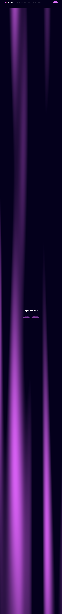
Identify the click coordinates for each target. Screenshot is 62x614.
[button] (26, 317)
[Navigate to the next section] (31, 319)
